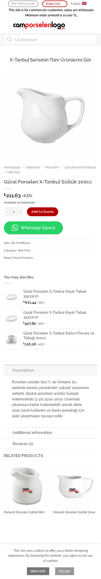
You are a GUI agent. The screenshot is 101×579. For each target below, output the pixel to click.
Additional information (32, 432)
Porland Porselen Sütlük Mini (24, 512)
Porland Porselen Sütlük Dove (74, 512)
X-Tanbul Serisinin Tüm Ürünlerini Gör (50, 60)
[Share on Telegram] (47, 268)
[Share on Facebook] (15, 268)
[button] (6, 25)
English (76, 3)
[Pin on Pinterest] (31, 268)
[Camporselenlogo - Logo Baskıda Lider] (39, 25)
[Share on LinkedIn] (39, 268)
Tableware (32, 167)
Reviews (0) (23, 443)
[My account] (85, 25)
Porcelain (52, 167)
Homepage (12, 167)
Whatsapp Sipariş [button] (38, 227)
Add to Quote (42, 212)
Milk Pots (13, 172)
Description (23, 370)
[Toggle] (8, 370)
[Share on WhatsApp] (7, 268)
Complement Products (80, 167)
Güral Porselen (23, 258)
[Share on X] (23, 268)
